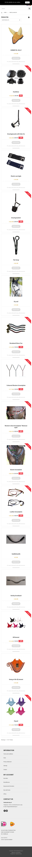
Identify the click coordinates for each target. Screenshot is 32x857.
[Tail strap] (16, 245)
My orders (5, 778)
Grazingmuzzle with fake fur (16, 134)
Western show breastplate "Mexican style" (16, 426)
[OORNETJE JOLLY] (16, 35)
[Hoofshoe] (16, 77)
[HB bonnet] (16, 622)
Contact (5, 769)
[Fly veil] (16, 287)
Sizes (4, 757)
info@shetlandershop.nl (12, 806)
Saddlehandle (16, 554)
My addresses (6, 782)
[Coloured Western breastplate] (16, 370)
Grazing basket (16, 218)
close (27, 2)
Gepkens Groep (18, 853)
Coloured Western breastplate (16, 385)
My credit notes (6, 790)
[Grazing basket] (16, 203)
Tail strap (16, 260)
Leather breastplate (16, 512)
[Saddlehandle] (16, 539)
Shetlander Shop (11, 830)
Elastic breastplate (16, 469)
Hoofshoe (16, 92)
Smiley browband (16, 595)
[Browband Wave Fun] (16, 328)
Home (5, 12)
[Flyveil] (16, 706)
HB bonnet (16, 637)
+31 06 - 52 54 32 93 (13, 804)
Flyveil (16, 721)
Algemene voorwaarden (16, 852)
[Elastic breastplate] (16, 455)
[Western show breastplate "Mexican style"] (16, 413)
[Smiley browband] (16, 581)
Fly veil (16, 301)
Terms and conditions (8, 754)
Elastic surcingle (16, 176)
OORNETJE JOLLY (16, 50)
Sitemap (5, 765)
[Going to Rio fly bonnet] (16, 664)
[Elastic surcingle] (16, 161)
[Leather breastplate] (16, 497)
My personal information (8, 786)
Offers (4, 794)
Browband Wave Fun (16, 343)
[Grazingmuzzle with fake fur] (16, 119)
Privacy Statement (7, 761)
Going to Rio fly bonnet (16, 679)
